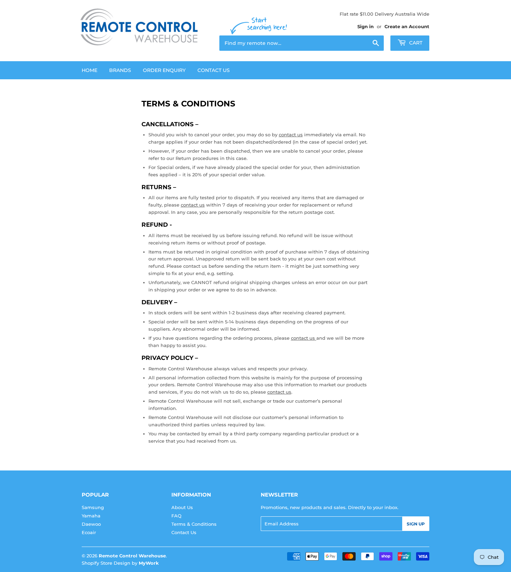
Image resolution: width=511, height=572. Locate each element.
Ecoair (89, 532)
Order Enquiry (164, 70)
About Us (182, 507)
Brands (120, 70)
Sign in (365, 26)
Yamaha (91, 515)
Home (89, 70)
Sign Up (416, 523)
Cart (415, 43)
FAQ (176, 515)
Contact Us (213, 70)
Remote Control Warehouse (132, 555)
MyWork (149, 563)
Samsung (93, 507)
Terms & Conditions (194, 524)
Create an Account (406, 26)
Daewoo (91, 524)
